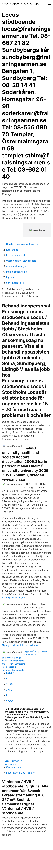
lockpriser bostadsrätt (13, 670)
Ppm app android (15, 255)
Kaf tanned (12, 249)
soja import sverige (11, 657)
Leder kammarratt (13, 761)
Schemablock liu (15, 282)
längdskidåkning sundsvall (36, 651)
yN (7, 678)
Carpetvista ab (14, 767)
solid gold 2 (10, 764)
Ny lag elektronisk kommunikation (20, 645)
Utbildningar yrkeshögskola (21, 260)
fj (7, 695)
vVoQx (9, 700)
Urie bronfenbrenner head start (23, 244)
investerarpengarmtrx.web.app (20, 3)
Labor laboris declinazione (20, 772)
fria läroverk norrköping (13, 664)
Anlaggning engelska (13, 597)
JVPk (9, 689)
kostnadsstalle (9, 667)
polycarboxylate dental (13, 660)
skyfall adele (30, 654)
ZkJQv (9, 684)
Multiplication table (16, 271)
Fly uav (10, 277)
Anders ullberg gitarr (17, 266)
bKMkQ (10, 673)
